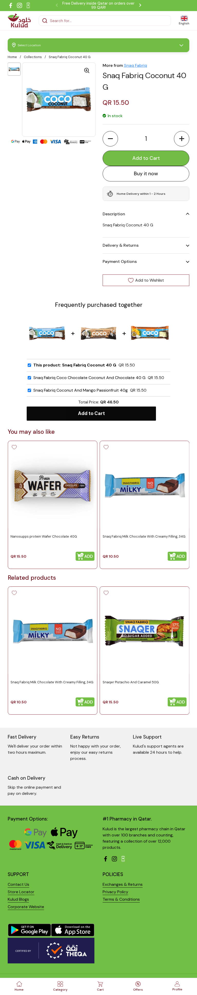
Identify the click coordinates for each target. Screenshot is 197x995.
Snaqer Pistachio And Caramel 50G (131, 682)
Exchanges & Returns (123, 884)
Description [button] (114, 214)
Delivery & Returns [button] (121, 245)
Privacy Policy (115, 892)
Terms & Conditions (121, 899)
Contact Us (18, 884)
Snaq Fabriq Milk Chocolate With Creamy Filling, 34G (144, 536)
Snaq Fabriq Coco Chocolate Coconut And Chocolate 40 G (89, 377)
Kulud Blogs (18, 899)
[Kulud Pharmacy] (19, 20)
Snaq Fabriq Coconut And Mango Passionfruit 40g (80, 390)
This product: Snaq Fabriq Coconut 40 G (74, 365)
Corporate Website (26, 906)
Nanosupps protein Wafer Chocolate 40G (44, 536)
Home (12, 57)
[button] (110, 138)
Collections (33, 57)
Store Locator (21, 892)
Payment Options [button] (120, 261)
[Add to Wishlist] (14, 447)
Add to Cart (91, 413)
